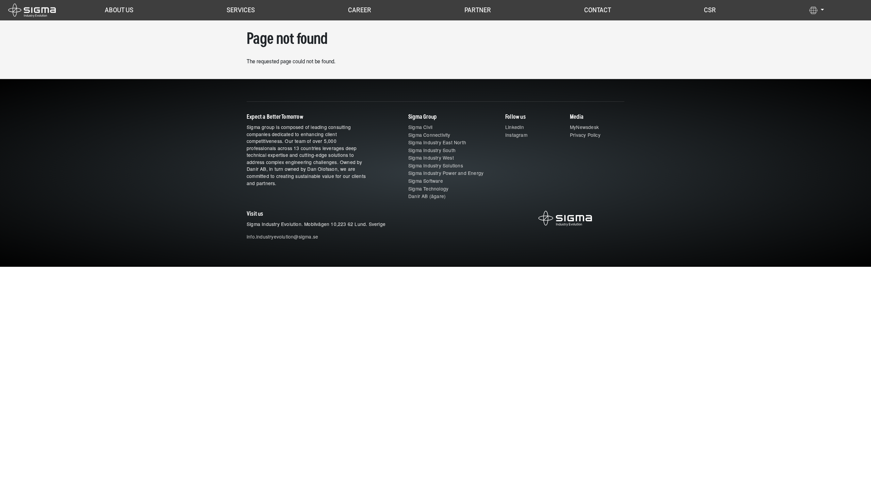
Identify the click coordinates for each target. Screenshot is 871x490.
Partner (477, 10)
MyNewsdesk (584, 127)
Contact (597, 10)
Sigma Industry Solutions (435, 165)
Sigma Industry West (431, 157)
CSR (710, 10)
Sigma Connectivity (429, 134)
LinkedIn (514, 127)
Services (241, 10)
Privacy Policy (585, 134)
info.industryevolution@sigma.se (282, 236)
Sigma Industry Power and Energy (445, 172)
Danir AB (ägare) (427, 196)
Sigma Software (425, 180)
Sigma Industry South (432, 150)
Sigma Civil (420, 127)
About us (119, 10)
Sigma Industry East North (437, 142)
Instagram (516, 134)
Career (359, 10)
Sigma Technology (428, 188)
